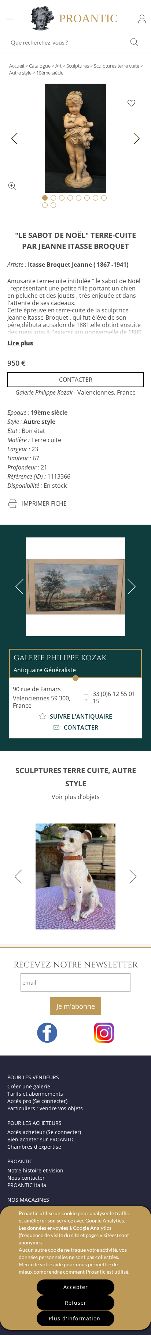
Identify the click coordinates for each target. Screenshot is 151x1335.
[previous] (21, 587)
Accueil (16, 65)
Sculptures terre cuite (116, 65)
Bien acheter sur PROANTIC (41, 1139)
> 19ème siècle (48, 72)
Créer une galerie (28, 1086)
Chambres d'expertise (34, 1146)
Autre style (20, 72)
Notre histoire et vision (35, 1170)
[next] (130, 587)
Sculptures (77, 65)
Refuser (75, 1302)
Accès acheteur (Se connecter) (44, 1132)
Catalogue (40, 65)
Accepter (75, 1286)
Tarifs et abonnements (35, 1093)
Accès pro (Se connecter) (37, 1101)
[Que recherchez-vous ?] (134, 42)
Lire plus (20, 343)
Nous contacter (26, 1177)
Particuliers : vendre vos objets (45, 1108)
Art (58, 65)
